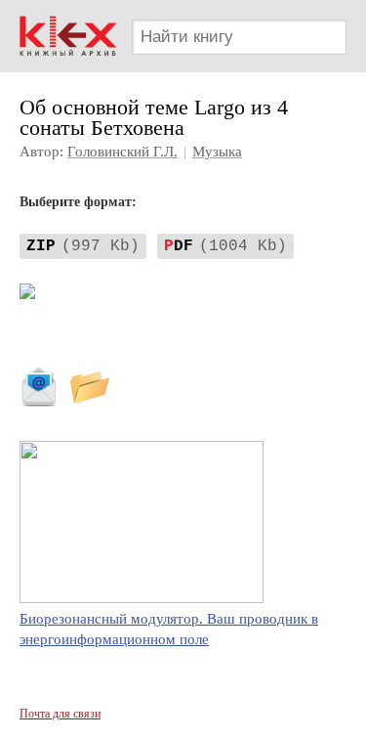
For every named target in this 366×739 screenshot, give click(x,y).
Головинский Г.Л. (122, 151)
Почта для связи (60, 713)
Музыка (217, 151)
